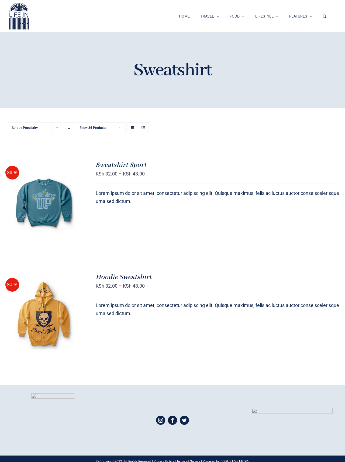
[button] (324, 16)
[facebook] (172, 420)
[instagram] (160, 420)
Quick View (43, 318)
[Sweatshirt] (43, 315)
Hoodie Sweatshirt (123, 277)
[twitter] (184, 420)
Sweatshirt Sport (121, 165)
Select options (33, 200)
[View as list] (143, 128)
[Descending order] (69, 127)
